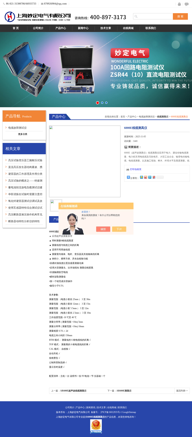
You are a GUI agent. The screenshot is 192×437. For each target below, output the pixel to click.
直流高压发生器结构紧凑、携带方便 (23, 168)
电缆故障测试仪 (17, 127)
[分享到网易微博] (154, 177)
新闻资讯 (90, 407)
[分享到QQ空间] (141, 177)
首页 (123, 116)
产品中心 (61, 28)
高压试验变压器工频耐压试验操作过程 (23, 161)
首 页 (16, 28)
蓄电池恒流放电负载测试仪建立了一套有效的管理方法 (23, 188)
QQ (178, 4)
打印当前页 (135, 169)
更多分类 (22, 134)
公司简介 (38, 28)
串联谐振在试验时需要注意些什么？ (23, 195)
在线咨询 (186, 4)
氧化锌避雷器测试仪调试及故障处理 (23, 202)
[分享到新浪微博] (145, 177)
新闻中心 (83, 28)
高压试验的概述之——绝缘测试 (23, 181)
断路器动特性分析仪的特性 (24, 221)
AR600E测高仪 (123, 390)
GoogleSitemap (129, 412)
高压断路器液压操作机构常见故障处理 (23, 215)
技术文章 (105, 28)
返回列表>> (182, 390)
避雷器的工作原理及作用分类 (25, 174)
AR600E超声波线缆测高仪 (73, 390)
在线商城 (128, 28)
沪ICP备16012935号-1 (111, 412)
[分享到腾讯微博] (150, 177)
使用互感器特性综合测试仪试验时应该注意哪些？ (23, 208)
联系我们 (151, 28)
